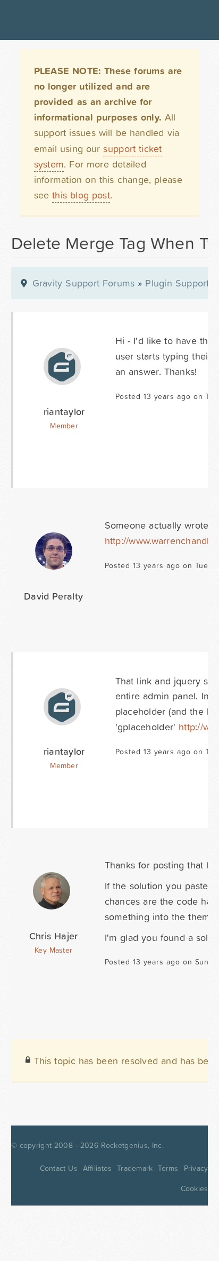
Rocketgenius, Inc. (132, 1145)
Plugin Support (177, 283)
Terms (168, 1168)
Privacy (196, 1168)
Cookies (194, 1188)
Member (64, 425)
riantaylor (64, 411)
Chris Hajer (53, 936)
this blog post (81, 195)
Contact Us (59, 1168)
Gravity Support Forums (83, 283)
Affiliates (97, 1168)
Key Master (53, 950)
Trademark (135, 1168)
